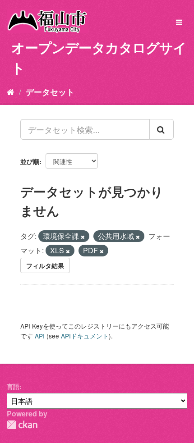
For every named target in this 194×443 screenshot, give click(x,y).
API (40, 335)
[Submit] (161, 129)
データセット (50, 92)
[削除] (83, 236)
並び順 (29, 161)
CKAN (22, 424)
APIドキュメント (85, 335)
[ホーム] (10, 91)
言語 (13, 386)
